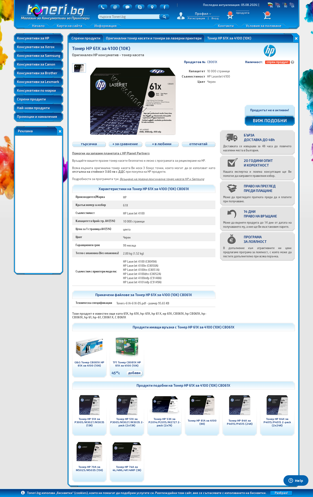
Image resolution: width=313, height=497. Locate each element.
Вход (215, 18)
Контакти (226, 26)
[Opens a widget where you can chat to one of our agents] (295, 481)
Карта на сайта (69, 26)
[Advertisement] (38, 204)
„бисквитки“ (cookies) (72, 493)
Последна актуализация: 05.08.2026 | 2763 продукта (228, 5)
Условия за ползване (263, 26)
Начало (38, 26)
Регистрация (196, 18)
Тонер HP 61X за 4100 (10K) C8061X (205, 327)
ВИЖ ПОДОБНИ (270, 120)
